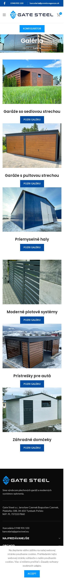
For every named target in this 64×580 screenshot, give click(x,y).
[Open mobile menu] (4, 14)
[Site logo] (32, 14)
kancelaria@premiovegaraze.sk (44, 3)
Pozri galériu (32, 119)
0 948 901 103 (16, 3)
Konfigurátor (32, 28)
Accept (32, 573)
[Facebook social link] (5, 3)
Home (26, 47)
